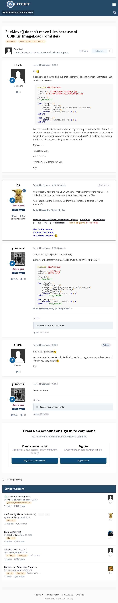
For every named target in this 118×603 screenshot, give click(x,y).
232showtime (13, 535)
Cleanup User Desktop (15, 549)
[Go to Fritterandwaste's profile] (110, 498)
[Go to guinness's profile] (18, 259)
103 (24, 279)
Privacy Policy (52, 594)
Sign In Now (83, 460)
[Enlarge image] (37, 71)
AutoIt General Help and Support (52, 52)
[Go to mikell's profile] (110, 568)
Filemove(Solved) (12, 531)
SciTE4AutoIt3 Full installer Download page (55, 219)
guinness (18, 248)
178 (23, 215)
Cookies (80, 594)
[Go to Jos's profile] (18, 196)
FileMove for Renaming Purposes (20, 567)
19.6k (15, 279)
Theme (38, 594)
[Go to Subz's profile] (110, 533)
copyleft (10, 552)
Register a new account (35, 460)
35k (15, 215)
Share (84, 50)
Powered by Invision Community (59, 598)
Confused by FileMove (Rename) (20, 514)
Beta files (85, 219)
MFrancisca (12, 517)
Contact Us (67, 594)
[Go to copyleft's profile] (110, 551)
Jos (18, 185)
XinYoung (11, 570)
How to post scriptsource (55, 222)
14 (19, 92)
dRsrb (20, 49)
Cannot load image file (19, 496)
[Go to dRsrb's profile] (8, 50)
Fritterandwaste (14, 499)
